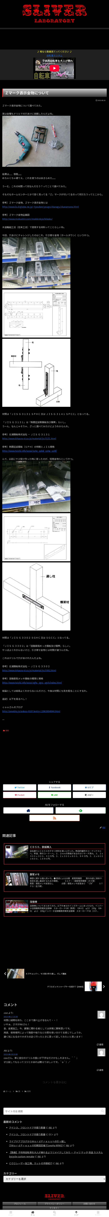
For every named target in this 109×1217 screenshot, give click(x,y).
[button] (102, 1111)
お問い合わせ (89, 1203)
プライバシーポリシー (54, 1203)
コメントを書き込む (54, 1082)
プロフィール (20, 1203)
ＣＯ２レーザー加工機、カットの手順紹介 (30, 1163)
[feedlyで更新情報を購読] (80, 810)
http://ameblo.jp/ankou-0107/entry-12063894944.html (31, 711)
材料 (7, 730)
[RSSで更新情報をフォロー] (54, 818)
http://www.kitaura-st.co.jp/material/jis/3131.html (29, 438)
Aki (50, 1127)
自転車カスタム (54, 55)
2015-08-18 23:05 (11, 1054)
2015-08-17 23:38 (11, 1016)
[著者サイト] (28, 810)
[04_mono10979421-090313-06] (36, 406)
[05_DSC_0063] (36, 511)
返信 (101, 1044)
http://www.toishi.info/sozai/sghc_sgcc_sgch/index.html (32, 682)
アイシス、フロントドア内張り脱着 (27, 1127)
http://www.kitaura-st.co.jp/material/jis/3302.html (29, 670)
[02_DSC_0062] (36, 287)
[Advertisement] (54, 37)
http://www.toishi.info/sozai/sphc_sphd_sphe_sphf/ (29, 450)
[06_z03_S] (36, 560)
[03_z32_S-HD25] (36, 336)
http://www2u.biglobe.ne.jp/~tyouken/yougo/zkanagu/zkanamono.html (40, 206)
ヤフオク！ (54, 1208)
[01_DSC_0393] (36, 166)
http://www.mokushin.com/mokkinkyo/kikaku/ (27, 219)
